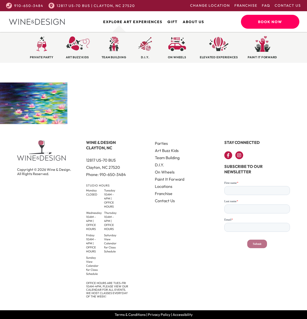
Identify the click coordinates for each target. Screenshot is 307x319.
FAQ (266, 5)
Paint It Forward (169, 179)
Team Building (167, 157)
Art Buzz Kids (167, 150)
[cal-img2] (33, 123)
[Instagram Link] (239, 155)
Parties (161, 143)
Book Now (270, 22)
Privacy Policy (159, 314)
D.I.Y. (159, 164)
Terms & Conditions (130, 314)
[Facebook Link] (228, 155)
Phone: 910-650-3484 (106, 174)
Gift (172, 22)
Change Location (210, 5)
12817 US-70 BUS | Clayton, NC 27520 (96, 5)
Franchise (245, 5)
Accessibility (183, 314)
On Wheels (165, 172)
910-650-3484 (28, 5)
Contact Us (288, 5)
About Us (193, 22)
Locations (163, 186)
